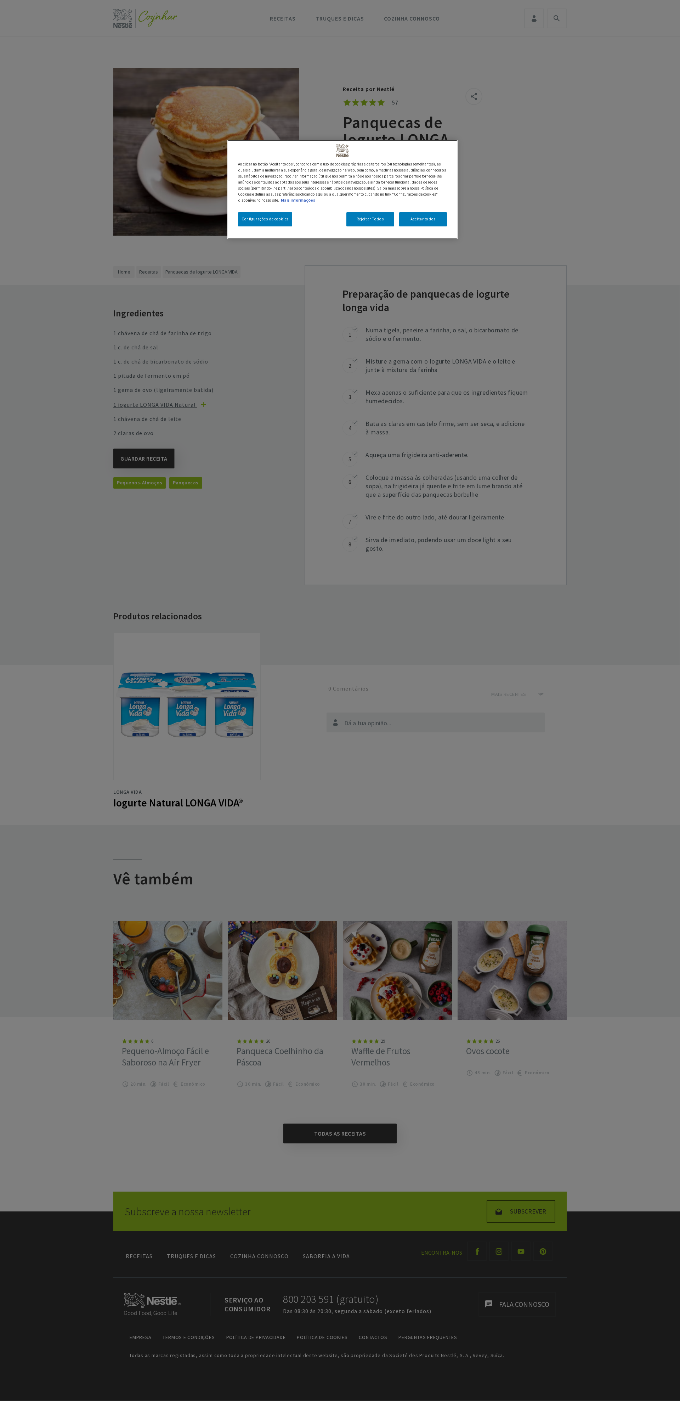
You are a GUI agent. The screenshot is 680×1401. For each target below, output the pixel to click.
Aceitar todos (422, 219)
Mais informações (298, 200)
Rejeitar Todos (370, 219)
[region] (342, 189)
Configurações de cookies (265, 219)
